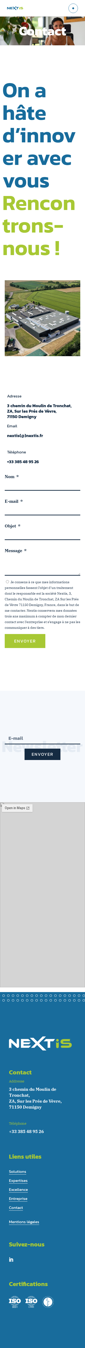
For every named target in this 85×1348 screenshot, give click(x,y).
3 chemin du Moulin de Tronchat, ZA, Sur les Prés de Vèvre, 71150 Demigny (39, 411)
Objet (11, 526)
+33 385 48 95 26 (23, 461)
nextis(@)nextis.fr (25, 435)
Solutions (17, 1171)
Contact (16, 1207)
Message (14, 550)
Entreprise (18, 1198)
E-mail (12, 501)
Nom (10, 476)
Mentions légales (24, 1222)
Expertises (18, 1180)
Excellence (18, 1189)
